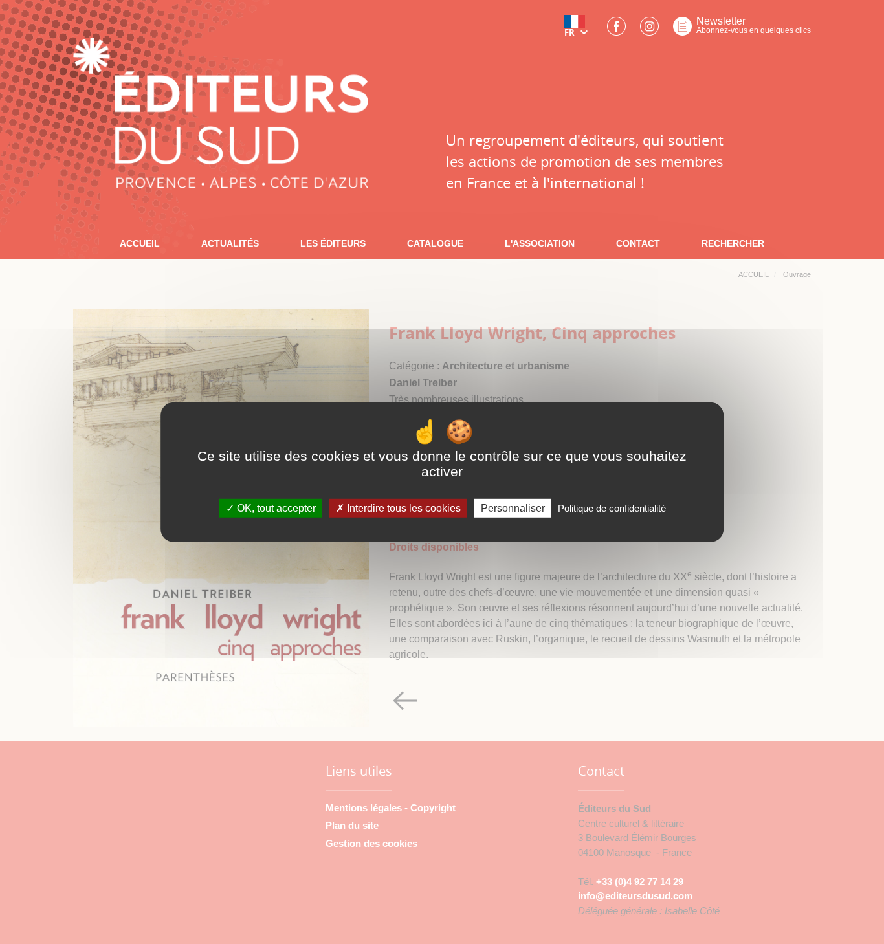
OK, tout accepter (275, 508)
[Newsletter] (682, 30)
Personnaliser (513, 508)
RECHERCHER (733, 243)
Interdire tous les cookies (402, 508)
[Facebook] (616, 30)
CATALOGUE (435, 243)
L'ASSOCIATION (540, 243)
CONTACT (638, 243)
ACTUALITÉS (230, 243)
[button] (578, 30)
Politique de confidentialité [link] (612, 508)
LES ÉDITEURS (333, 243)
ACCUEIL (140, 243)
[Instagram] (649, 30)
